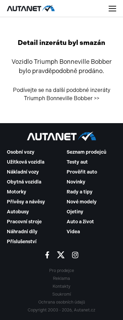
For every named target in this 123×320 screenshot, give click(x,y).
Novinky (76, 182)
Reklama (61, 278)
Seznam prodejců (86, 152)
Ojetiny (75, 212)
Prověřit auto (82, 172)
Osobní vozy (21, 152)
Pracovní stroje (24, 222)
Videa (73, 232)
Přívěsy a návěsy (26, 202)
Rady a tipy (80, 192)
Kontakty (61, 286)
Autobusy (18, 212)
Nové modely (82, 202)
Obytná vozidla (24, 182)
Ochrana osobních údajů (61, 302)
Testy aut (77, 162)
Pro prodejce (61, 270)
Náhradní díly (22, 232)
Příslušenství (22, 242)
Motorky (16, 192)
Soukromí (61, 294)
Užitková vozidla (25, 162)
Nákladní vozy (23, 172)
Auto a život (80, 222)
